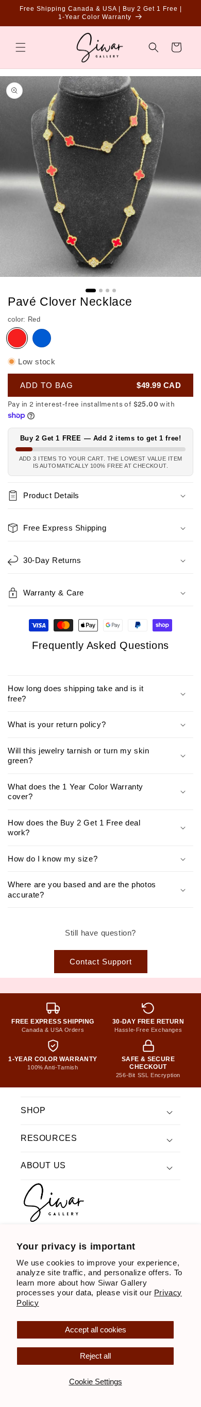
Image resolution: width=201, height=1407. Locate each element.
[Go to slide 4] (114, 290)
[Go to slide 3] (107, 290)
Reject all (95, 1355)
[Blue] (41, 338)
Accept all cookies (95, 1329)
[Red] (17, 338)
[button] (20, 47)
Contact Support (101, 961)
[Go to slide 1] (91, 290)
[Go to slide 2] (101, 290)
